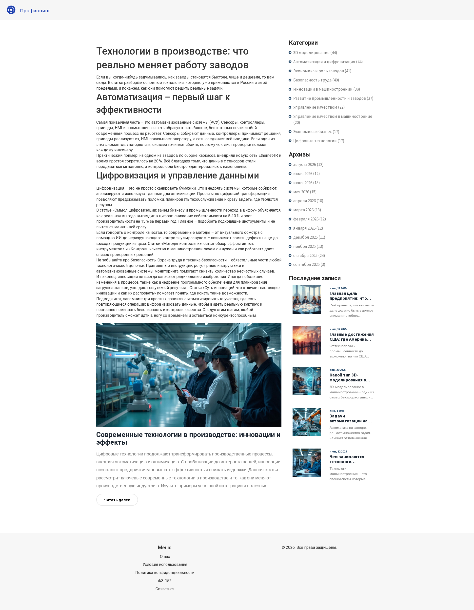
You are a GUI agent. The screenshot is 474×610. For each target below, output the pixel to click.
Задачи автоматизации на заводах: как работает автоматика (349, 418)
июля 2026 (306, 173)
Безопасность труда (316, 80)
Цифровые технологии (318, 140)
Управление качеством (319, 107)
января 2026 (308, 228)
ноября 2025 (308, 246)
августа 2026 (308, 164)
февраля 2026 (309, 219)
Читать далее (117, 499)
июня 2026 (306, 182)
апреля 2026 (308, 200)
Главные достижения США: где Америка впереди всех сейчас (352, 337)
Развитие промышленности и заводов (333, 98)
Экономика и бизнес (316, 131)
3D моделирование (315, 52)
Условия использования (165, 564)
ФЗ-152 (165, 580)
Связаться (165, 589)
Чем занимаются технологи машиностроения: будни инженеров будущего (348, 459)
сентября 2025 (309, 264)
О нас (165, 556)
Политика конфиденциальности (164, 572)
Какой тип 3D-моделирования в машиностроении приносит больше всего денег (348, 377)
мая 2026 (305, 192)
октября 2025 (309, 255)
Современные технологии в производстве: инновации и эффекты (188, 438)
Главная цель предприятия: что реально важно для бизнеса (350, 296)
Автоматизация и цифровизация (328, 61)
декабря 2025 (309, 237)
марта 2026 (307, 210)
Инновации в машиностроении (326, 89)
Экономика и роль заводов (322, 71)
